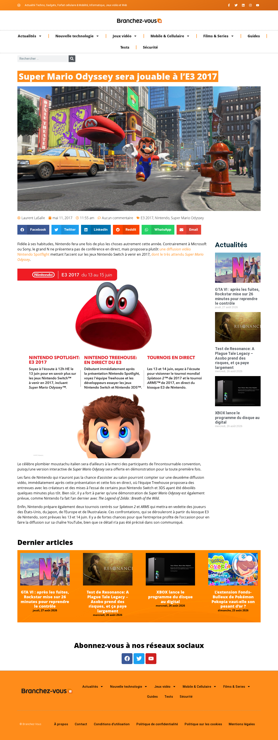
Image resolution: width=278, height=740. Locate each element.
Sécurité (150, 47)
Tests (124, 47)
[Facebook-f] (229, 5)
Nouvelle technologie (74, 36)
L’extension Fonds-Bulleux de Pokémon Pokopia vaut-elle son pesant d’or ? (233, 599)
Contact (81, 724)
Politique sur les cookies (203, 724)
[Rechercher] (72, 58)
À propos (61, 724)
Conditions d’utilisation (112, 724)
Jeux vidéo (122, 36)
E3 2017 (147, 217)
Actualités (27, 36)
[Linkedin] (243, 5)
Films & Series (215, 36)
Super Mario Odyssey (187, 217)
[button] (33, 230)
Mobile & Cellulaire (167, 36)
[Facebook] (127, 658)
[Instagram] (250, 5)
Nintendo (162, 217)
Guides (254, 36)
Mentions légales (242, 724)
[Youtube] (258, 5)
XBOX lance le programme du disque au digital (237, 417)
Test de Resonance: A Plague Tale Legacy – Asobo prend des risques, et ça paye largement (234, 358)
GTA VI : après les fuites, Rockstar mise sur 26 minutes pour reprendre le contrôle (237, 296)
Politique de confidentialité (157, 724)
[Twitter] (236, 5)
